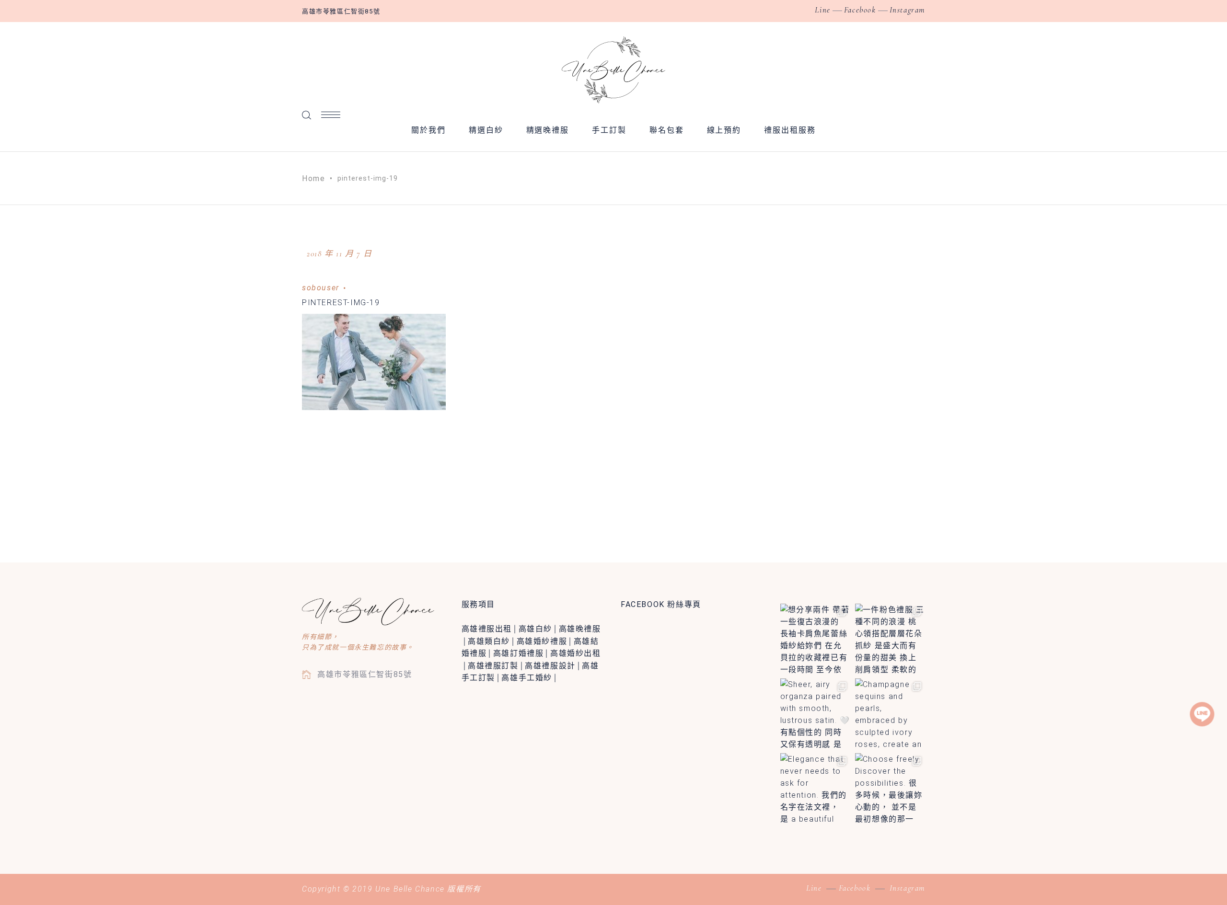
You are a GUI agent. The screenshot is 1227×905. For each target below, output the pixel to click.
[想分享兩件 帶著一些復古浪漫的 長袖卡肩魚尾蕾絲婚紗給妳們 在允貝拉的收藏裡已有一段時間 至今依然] (815, 639)
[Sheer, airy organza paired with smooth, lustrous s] (815, 713)
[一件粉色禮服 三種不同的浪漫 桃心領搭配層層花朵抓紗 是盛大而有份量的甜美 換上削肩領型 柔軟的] (890, 639)
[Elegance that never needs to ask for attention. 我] (815, 788)
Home (313, 178)
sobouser (320, 287)
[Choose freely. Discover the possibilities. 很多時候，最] (890, 788)
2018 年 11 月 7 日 (339, 254)
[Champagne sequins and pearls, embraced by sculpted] (890, 713)
